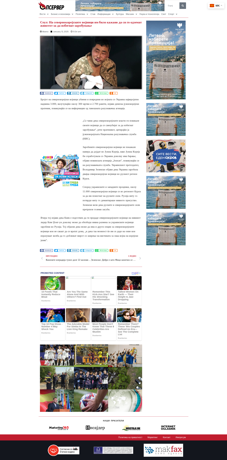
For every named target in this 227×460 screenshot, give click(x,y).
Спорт (171, 14)
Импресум (181, 437)
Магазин (130, 14)
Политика (80, 14)
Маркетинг (153, 437)
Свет (163, 14)
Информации (103, 14)
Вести (42, 14)
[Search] (182, 5)
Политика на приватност (130, 437)
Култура (120, 14)
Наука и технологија (149, 14)
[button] (46, 93)
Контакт (166, 437)
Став (93, 14)
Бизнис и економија (60, 14)
